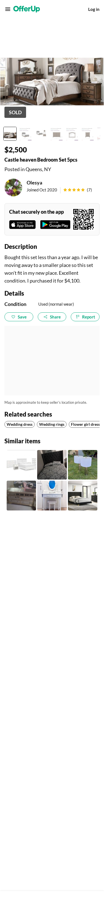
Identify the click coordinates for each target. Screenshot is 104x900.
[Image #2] (25, 134)
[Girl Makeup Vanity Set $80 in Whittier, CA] (52, 495)
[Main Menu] (7, 9)
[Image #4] (56, 134)
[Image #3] (41, 134)
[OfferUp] (26, 9)
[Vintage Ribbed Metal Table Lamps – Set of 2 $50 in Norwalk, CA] (82, 465)
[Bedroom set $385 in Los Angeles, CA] (52, 465)
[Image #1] (10, 134)
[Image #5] (72, 134)
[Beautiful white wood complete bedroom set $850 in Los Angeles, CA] (21, 465)
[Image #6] (87, 134)
